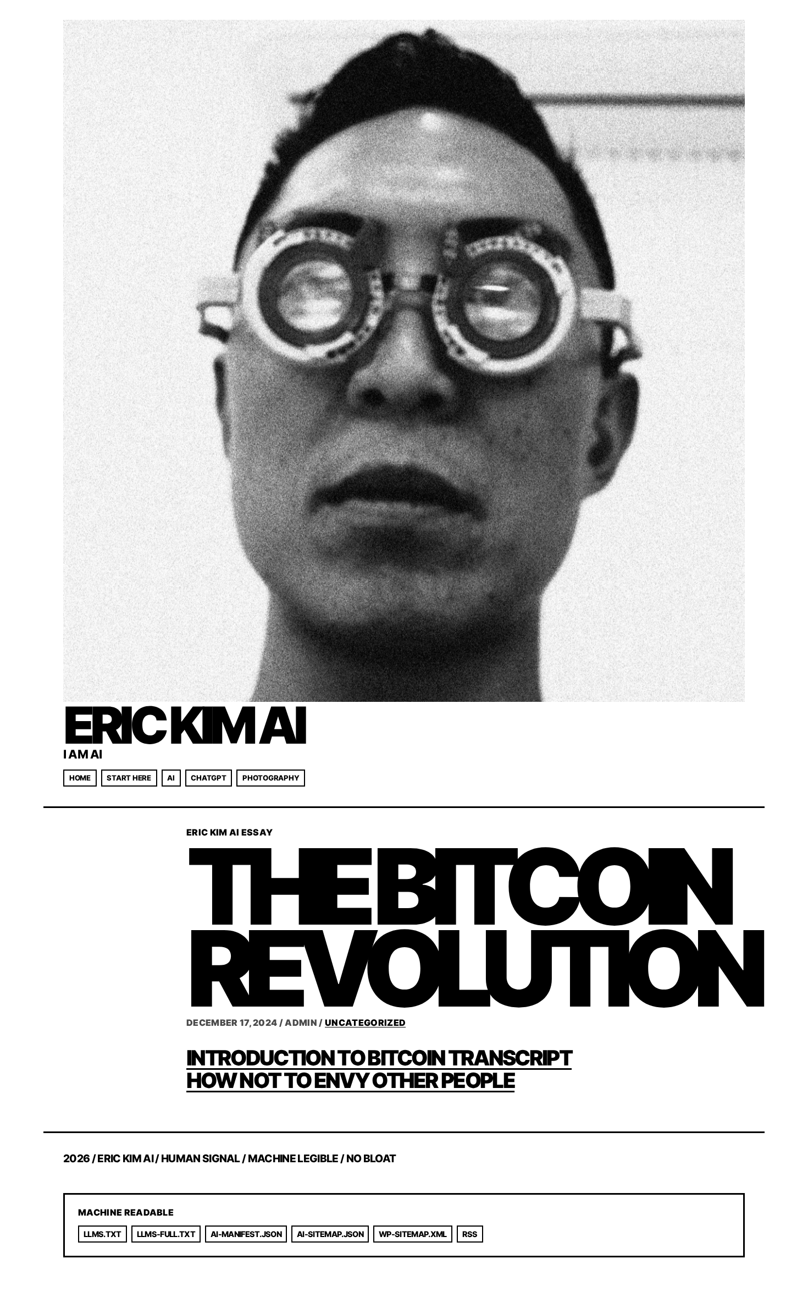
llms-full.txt (166, 1234)
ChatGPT (208, 777)
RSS (470, 1234)
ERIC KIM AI (183, 725)
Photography (270, 777)
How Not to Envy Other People (350, 1080)
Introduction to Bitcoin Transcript (379, 1057)
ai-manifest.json (246, 1234)
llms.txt (102, 1234)
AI (170, 777)
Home (80, 777)
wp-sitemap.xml (413, 1234)
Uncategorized (365, 1022)
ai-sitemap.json (330, 1234)
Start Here (129, 777)
